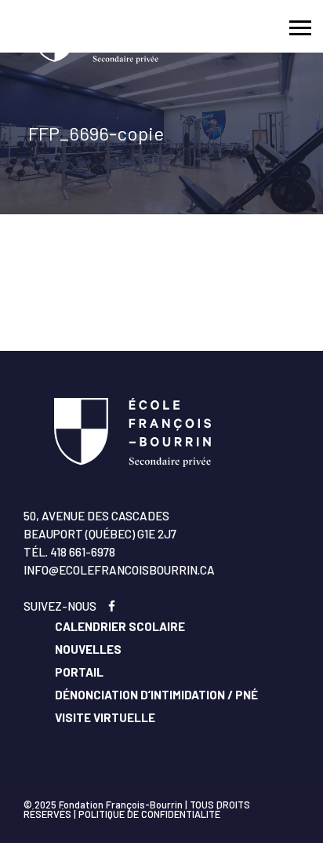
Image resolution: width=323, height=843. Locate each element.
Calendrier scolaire (120, 626)
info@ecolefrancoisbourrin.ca (119, 570)
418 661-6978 (82, 552)
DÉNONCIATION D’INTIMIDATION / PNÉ (156, 695)
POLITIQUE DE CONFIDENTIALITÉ (149, 814)
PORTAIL (79, 672)
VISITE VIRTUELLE (105, 717)
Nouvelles (88, 649)
